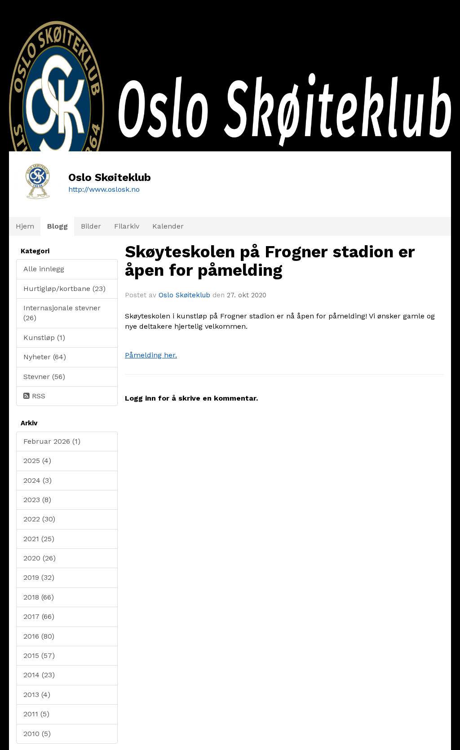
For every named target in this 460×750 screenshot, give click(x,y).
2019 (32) (38, 577)
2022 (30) (39, 519)
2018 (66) (38, 597)
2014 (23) (39, 675)
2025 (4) (37, 460)
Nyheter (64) (44, 357)
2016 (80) (38, 636)
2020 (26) (39, 558)
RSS (37, 396)
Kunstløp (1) (44, 337)
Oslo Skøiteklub (184, 295)
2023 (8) (37, 499)
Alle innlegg (43, 269)
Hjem (25, 226)
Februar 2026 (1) (51, 441)
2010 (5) (37, 733)
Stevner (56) (44, 376)
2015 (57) (39, 655)
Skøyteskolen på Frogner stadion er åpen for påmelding (270, 261)
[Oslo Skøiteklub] (230, 138)
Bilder (91, 226)
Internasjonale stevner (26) (62, 313)
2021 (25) (38, 538)
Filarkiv (126, 226)
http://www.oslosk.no (104, 189)
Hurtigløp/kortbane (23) (64, 288)
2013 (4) (36, 694)
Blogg (57, 226)
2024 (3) (37, 480)
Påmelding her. (151, 355)
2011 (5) (36, 714)
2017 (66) (38, 616)
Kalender (168, 226)
